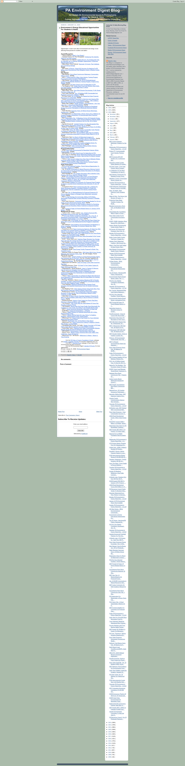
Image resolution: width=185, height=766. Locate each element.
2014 (109, 743)
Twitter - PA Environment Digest (117, 45)
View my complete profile (115, 98)
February (112, 137)
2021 (109, 727)
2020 (109, 729)
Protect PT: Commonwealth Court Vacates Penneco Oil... (117, 153)
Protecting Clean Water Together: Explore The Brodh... (116, 202)
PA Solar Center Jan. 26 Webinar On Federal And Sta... (116, 676)
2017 (109, 736)
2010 (109, 752)
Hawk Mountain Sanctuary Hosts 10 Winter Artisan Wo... (116, 552)
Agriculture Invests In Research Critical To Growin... (115, 310)
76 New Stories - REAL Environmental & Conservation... (115, 263)
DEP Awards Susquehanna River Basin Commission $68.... (117, 386)
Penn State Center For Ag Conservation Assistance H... (117, 217)
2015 (109, 741)
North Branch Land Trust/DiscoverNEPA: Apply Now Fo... (117, 649)
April (111, 132)
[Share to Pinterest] (71, 351)
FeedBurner (84, 433)
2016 (109, 738)
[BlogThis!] (64, 351)
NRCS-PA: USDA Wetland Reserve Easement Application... (116, 654)
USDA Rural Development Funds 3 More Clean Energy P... (117, 417)
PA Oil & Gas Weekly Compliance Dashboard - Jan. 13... (116, 526)
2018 (109, 734)
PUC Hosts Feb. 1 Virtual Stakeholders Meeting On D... (117, 603)
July (111, 125)
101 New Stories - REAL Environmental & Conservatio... (116, 510)
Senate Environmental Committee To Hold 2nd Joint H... (116, 713)
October (112, 119)
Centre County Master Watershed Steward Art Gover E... (116, 380)
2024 (109, 112)
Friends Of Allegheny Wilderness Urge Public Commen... (116, 473)
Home (80, 411)
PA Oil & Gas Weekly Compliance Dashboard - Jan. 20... (116, 282)
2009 (109, 754)
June (111, 128)
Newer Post (61, 411)
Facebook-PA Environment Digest (117, 47)
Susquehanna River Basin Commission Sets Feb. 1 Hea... (117, 592)
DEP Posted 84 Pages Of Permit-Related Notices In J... (117, 304)
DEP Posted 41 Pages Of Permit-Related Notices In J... (117, 565)
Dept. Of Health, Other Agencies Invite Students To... (117, 192)
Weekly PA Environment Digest (116, 50)
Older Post (99, 411)
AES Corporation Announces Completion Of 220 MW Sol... (117, 690)
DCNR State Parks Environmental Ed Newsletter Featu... (115, 699)
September (113, 121)
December (113, 114)
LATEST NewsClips (113, 38)
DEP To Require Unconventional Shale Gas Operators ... (117, 343)
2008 (109, 757)
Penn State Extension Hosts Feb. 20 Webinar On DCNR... (117, 349)
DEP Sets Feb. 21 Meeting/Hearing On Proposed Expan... (115, 577)
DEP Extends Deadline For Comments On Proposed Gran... (117, 609)
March (112, 135)
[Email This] (62, 351)
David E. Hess (112, 61)
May (111, 130)
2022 (109, 725)
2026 (109, 107)
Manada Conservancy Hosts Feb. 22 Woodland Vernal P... (117, 207)
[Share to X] (66, 351)
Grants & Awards (112, 40)
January (112, 139)
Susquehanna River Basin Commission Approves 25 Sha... (117, 571)
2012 (109, 748)
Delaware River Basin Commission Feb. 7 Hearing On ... (117, 375)
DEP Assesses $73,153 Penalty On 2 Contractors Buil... (117, 158)
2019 (109, 732)
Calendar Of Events (113, 43)
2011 (109, 750)
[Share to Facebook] (68, 351)
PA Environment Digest (83, 349)
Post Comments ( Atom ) (73, 415)
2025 (109, 110)
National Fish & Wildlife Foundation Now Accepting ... (117, 435)
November (113, 116)
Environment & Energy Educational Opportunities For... (117, 268)
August (112, 123)
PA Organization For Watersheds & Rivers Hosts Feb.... (117, 598)
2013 (109, 745)
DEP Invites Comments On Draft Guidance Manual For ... (117, 586)
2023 (109, 722)
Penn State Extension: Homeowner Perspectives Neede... (117, 639)
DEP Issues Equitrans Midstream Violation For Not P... (117, 143)
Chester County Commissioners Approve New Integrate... (116, 400)
